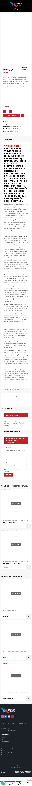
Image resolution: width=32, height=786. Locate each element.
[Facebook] (5, 716)
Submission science (12, 131)
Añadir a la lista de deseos (22, 115)
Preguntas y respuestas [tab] (12, 432)
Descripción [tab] (8, 140)
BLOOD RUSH (7, 695)
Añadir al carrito (12, 115)
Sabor (4, 93)
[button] (17, 9)
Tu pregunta (7, 447)
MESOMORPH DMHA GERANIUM (12, 563)
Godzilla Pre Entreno (9, 654)
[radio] (5, 96)
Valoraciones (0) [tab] (10, 408)
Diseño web (12, 767)
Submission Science (13, 128)
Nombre (6, 456)
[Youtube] (12, 716)
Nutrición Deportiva (21, 520)
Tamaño (5, 100)
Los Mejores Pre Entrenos (10, 67)
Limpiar (7, 106)
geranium (15, 126)
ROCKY (20, 126)
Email (6, 463)
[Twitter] (9, 716)
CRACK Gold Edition (9, 522)
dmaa (10, 126)
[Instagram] (2, 716)
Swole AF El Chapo (8, 613)
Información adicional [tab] (12, 390)
